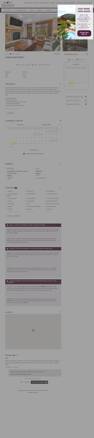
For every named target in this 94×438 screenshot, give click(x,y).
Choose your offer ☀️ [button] (84, 33)
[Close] (91, 6)
